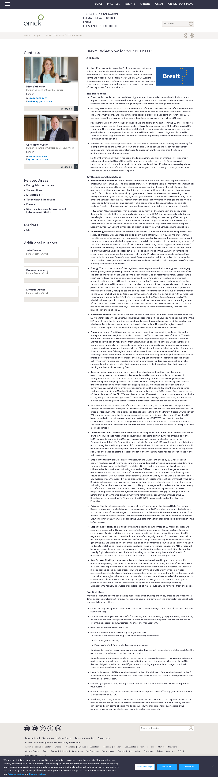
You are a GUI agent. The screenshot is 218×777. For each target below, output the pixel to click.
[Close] (212, 766)
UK (28, 230)
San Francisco (92, 751)
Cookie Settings (144, 767)
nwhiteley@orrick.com (40, 101)
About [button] (159, 4)
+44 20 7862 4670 (37, 98)
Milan (152, 747)
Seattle (121, 751)
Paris (45, 751)
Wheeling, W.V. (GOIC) (35, 756)
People (98, 4)
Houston (107, 747)
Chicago (82, 747)
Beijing (38, 747)
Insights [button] (130, 4)
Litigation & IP (34, 195)
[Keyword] (191, 728)
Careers (145, 4)
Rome (65, 751)
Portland (55, 751)
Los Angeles (130, 747)
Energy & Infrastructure (99, 18)
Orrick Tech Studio (180, 4)
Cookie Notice (64, 738)
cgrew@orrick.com (38, 159)
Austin (28, 747)
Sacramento (77, 751)
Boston (48, 747)
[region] (109, 766)
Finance (88, 22)
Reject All (166, 767)
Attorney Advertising (84, 738)
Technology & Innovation (100, 14)
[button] (186, 36)
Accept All (189, 767)
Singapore (148, 751)
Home (27, 35)
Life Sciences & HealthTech (100, 26)
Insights (38, 35)
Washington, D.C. (174, 751)
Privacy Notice (48, 738)
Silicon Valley (134, 751)
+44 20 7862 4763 (37, 156)
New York (172, 747)
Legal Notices (31, 738)
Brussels (58, 747)
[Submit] (191, 24)
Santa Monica (108, 751)
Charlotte (70, 747)
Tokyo (159, 751)
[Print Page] (192, 36)
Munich (161, 747)
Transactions (34, 190)
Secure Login (104, 738)
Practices (113, 4)
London (117, 747)
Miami (142, 747)
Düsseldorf (94, 747)
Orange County (32, 751)
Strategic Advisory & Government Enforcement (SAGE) (46, 211)
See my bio (66, 109)
